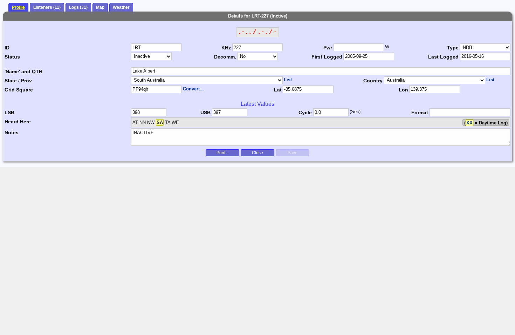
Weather (121, 7)
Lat (278, 90)
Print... (222, 152)
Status (12, 57)
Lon (403, 90)
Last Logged (443, 57)
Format (419, 112)
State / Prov (18, 80)
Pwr (327, 47)
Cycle (305, 112)
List (288, 79)
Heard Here (18, 121)
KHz (226, 47)
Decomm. (225, 57)
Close (257, 152)
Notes (12, 132)
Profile (18, 7)
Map (100, 7)
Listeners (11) (47, 7)
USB (205, 112)
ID (7, 47)
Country (373, 80)
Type (453, 47)
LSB (9, 112)
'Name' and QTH (23, 71)
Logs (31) (78, 7)
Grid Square (19, 90)
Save (292, 152)
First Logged (326, 57)
